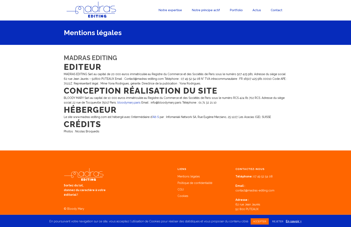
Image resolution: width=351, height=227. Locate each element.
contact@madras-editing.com (254, 190)
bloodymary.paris (129, 102)
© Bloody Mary (74, 208)
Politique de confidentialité (195, 183)
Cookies (183, 196)
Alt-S (156, 117)
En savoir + (294, 221)
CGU (181, 189)
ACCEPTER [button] (259, 221)
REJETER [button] (277, 221)
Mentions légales (189, 176)
